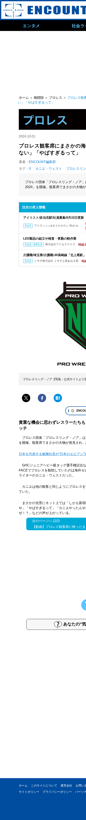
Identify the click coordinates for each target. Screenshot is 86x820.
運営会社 (66, 785)
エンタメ (31, 25)
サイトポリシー (29, 791)
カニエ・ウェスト (48, 168)
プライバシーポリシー (57, 791)
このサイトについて (44, 785)
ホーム (23, 785)
